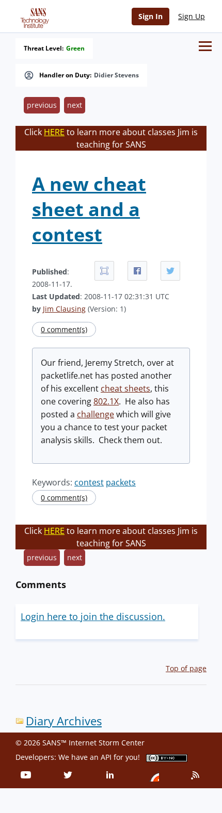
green (75, 48)
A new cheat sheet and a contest (89, 209)
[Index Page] (33, 16)
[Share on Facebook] (137, 271)
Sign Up (191, 16)
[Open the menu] (205, 46)
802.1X (106, 401)
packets (121, 482)
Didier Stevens (116, 75)
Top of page (186, 668)
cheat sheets (125, 388)
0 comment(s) (64, 329)
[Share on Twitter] (170, 271)
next (74, 105)
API (106, 757)
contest (89, 482)
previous (42, 105)
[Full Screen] (104, 271)
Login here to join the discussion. (93, 616)
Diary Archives (64, 721)
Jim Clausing (64, 309)
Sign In (150, 16)
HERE (54, 132)
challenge (95, 414)
